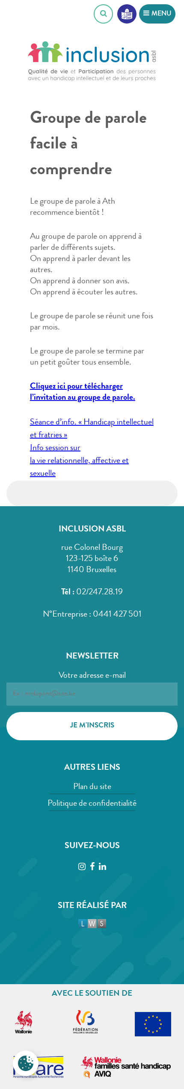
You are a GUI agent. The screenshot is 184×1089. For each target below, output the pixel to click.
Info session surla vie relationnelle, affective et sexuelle (79, 461)
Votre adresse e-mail (92, 676)
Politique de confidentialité (92, 804)
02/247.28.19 (99, 592)
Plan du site (92, 787)
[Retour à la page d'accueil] (92, 64)
